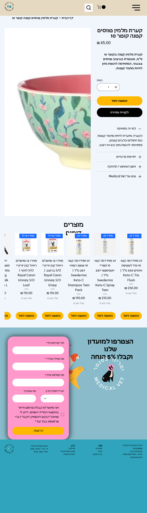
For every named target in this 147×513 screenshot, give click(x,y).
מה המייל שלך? (54, 359)
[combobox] (52, 398)
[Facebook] (134, 474)
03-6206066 (137, 448)
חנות (100, 451)
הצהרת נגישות (69, 454)
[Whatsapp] (140, 474)
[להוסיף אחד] (116, 87)
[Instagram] (129, 474)
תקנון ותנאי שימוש (68, 451)
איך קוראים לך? (55, 343)
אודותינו (72, 448)
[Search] (89, 8)
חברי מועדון (97, 454)
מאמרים (99, 448)
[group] (74, 276)
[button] (101, 7)
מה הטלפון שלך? (54, 375)
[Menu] (136, 7)
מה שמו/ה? (30, 391)
